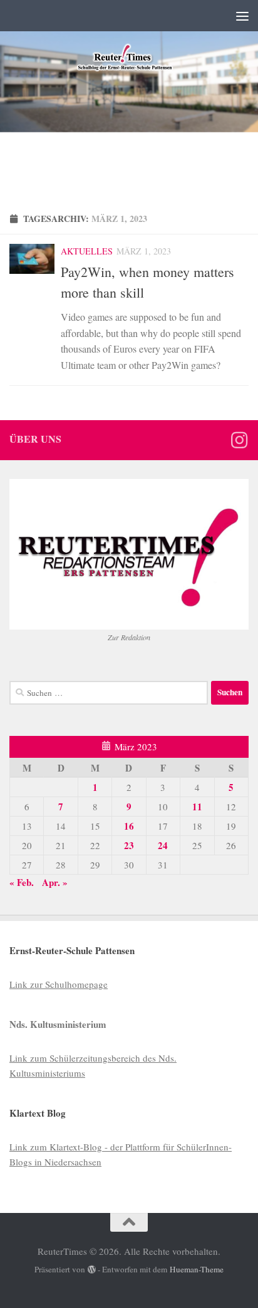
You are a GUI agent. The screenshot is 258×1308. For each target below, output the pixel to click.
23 (129, 845)
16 (129, 826)
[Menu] (242, 15)
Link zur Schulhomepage (58, 984)
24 (163, 845)
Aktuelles (87, 251)
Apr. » (55, 882)
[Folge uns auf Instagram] (239, 440)
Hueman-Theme (197, 1269)
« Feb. (21, 882)
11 (197, 806)
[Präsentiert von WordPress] (92, 1269)
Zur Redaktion (129, 637)
